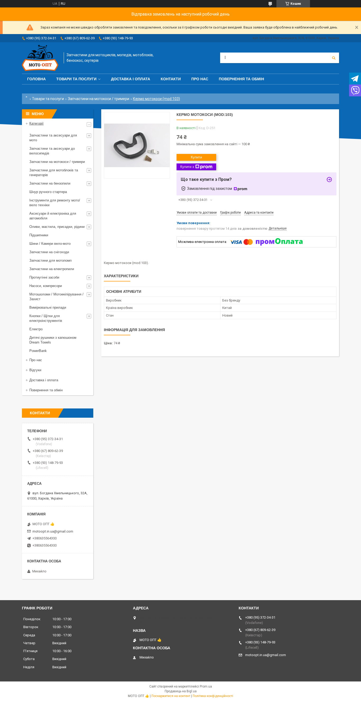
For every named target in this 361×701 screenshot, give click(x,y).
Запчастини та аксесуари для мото (53, 137)
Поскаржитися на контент (170, 696)
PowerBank (38, 351)
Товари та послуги (76, 79)
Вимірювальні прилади (47, 307)
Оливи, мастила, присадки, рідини (57, 227)
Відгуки (35, 370)
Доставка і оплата (130, 79)
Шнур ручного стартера (48, 192)
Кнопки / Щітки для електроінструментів (45, 318)
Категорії (36, 123)
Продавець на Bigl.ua (181, 691)
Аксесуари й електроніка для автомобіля (52, 215)
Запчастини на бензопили (49, 183)
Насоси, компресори (45, 286)
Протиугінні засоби (44, 277)
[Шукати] (333, 58)
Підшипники (38, 235)
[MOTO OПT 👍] (40, 58)
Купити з (187, 167)
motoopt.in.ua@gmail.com (53, 531)
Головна (36, 79)
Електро (36, 329)
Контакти (171, 79)
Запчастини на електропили (51, 269)
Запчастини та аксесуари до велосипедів (52, 151)
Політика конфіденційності (213, 696)
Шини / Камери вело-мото (50, 244)
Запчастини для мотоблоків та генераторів (53, 172)
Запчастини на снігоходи (49, 252)
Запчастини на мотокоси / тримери (98, 99)
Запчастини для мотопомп (50, 260)
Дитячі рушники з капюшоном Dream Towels (52, 340)
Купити (196, 157)
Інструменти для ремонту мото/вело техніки (54, 202)
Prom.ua (206, 686)
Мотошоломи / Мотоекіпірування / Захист (56, 296)
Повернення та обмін (241, 79)
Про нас (199, 79)
